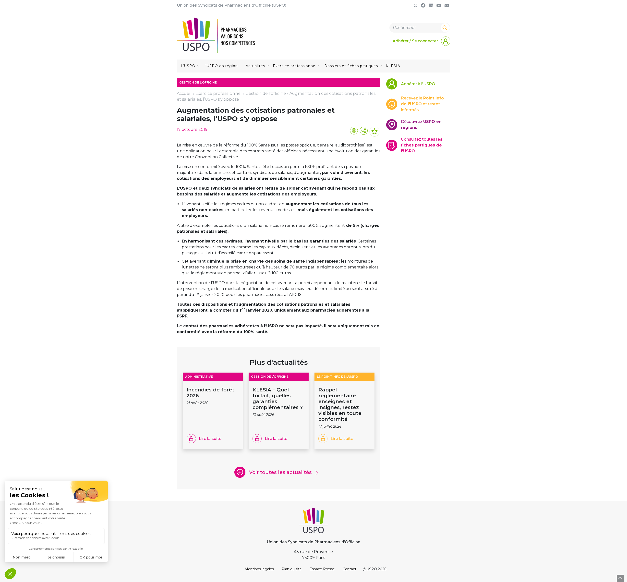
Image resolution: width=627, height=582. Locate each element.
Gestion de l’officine (265, 93)
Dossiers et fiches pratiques (351, 66)
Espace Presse (322, 569)
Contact (349, 569)
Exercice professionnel (294, 66)
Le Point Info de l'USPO (337, 376)
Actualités (255, 66)
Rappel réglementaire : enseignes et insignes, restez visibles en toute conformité (340, 404)
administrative (199, 376)
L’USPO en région (220, 66)
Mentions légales (259, 569)
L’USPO (188, 66)
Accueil (184, 93)
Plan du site (292, 569)
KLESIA (393, 66)
